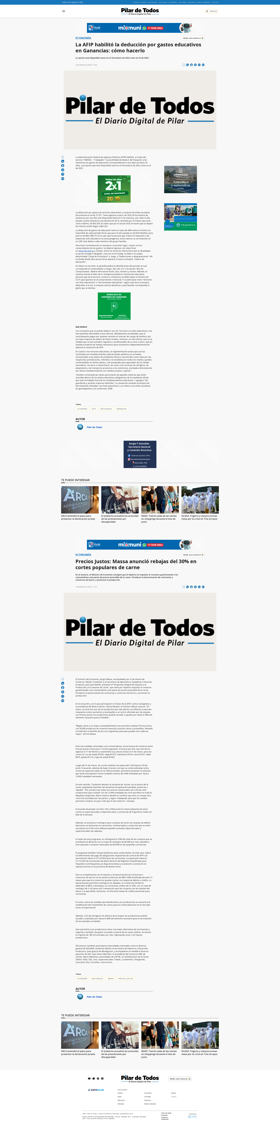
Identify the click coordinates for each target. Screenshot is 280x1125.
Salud (144, 2)
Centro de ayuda (166, 1113)
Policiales (163, 2)
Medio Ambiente (204, 2)
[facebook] (191, 65)
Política (136, 2)
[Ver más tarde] (184, 65)
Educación (152, 2)
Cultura (215, 2)
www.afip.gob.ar (86, 250)
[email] (199, 65)
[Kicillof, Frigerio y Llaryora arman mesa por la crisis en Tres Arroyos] (200, 500)
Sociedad (182, 2)
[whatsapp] (187, 65)
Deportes (192, 2)
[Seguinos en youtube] (89, 1078)
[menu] (63, 11)
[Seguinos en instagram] (98, 1078)
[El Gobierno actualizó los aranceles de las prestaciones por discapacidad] (120, 500)
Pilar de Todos (94, 427)
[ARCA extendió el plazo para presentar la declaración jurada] (80, 500)
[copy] (203, 65)
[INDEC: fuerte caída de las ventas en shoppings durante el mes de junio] (160, 500)
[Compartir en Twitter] (195, 65)
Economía (173, 2)
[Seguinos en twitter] (93, 1078)
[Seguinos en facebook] (102, 1078)
